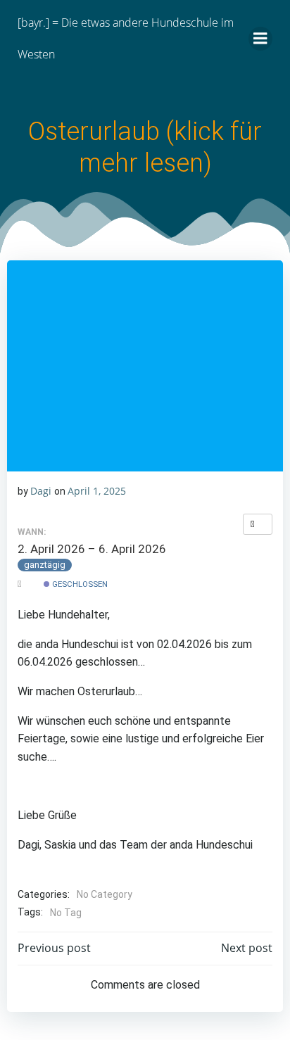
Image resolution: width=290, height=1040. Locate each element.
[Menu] (260, 39)
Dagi (40, 490)
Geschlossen (79, 584)
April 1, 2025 (97, 490)
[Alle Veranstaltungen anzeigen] (257, 524)
